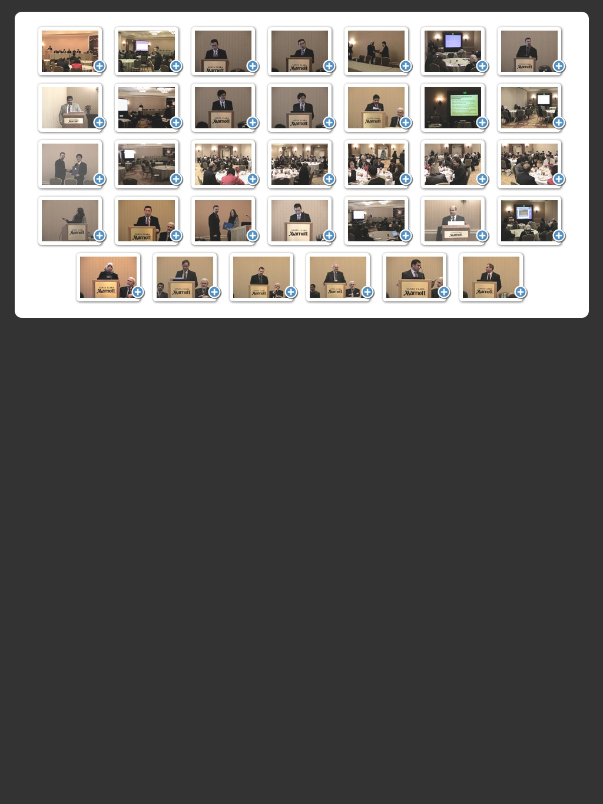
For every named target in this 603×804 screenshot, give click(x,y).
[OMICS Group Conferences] (72, 51)
